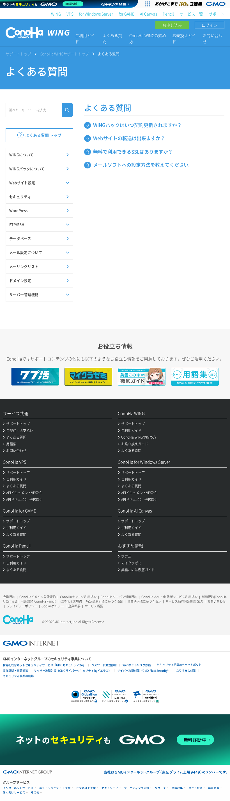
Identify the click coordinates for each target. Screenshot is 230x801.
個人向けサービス (14, 792)
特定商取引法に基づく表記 (104, 601)
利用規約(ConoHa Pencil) (38, 601)
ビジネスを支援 (86, 788)
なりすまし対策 (186, 670)
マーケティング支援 (136, 788)
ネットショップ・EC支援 (55, 788)
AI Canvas (148, 14)
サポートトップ (18, 53)
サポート (216, 14)
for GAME (126, 14)
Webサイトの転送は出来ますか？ (129, 138)
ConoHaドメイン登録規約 (37, 596)
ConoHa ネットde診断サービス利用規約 (169, 596)
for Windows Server (96, 14)
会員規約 (9, 596)
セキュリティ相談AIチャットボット (179, 665)
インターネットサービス (18, 788)
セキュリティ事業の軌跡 (18, 676)
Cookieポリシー (53, 606)
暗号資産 (213, 788)
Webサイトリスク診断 (137, 665)
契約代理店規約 (71, 601)
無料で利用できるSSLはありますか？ (133, 151)
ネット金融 (195, 788)
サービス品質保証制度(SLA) (184, 601)
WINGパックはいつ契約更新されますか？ (137, 124)
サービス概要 (94, 606)
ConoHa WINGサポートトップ (64, 53)
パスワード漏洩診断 (104, 665)
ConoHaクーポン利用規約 (119, 596)
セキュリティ (110, 788)
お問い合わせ (212, 38)
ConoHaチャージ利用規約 (78, 596)
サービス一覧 (191, 14)
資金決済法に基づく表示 (144, 601)
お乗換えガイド (184, 38)
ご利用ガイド (85, 38)
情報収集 (177, 788)
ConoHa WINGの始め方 (147, 38)
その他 (35, 792)
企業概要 (74, 606)
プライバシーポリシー (21, 606)
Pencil (168, 14)
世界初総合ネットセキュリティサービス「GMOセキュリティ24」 (44, 665)
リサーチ (160, 788)
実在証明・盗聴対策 (15, 670)
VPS (69, 14)
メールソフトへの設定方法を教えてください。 (143, 164)
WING (56, 14)
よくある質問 (112, 38)
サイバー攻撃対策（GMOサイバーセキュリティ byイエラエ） (72, 670)
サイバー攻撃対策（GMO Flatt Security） (143, 670)
